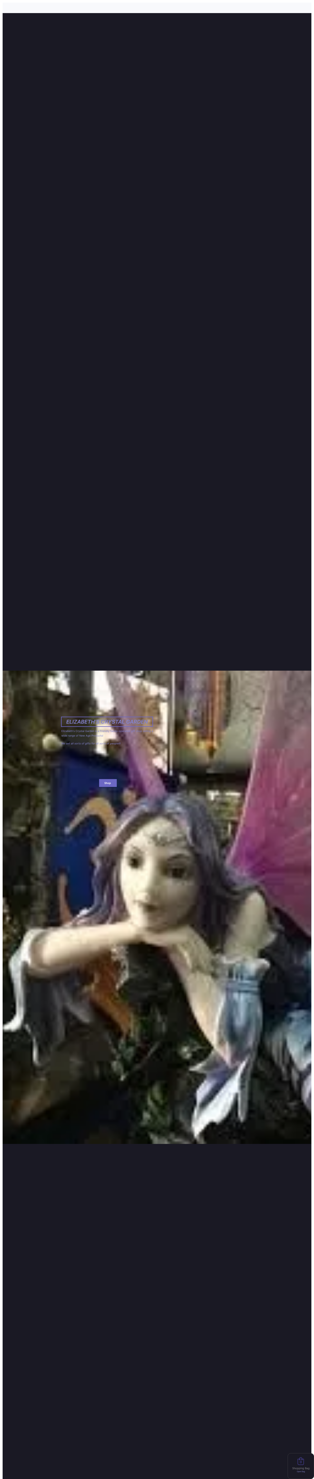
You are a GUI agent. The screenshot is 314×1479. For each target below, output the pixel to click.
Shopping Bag (301, 1468)
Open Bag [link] (301, 1471)
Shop (108, 783)
